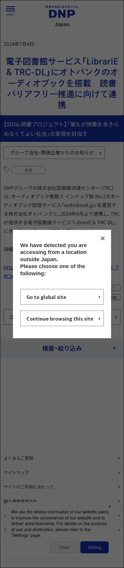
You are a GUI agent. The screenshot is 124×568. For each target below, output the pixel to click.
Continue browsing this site (59, 318)
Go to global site (46, 296)
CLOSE (102, 238)
